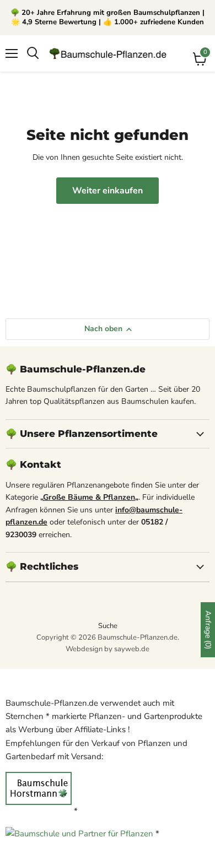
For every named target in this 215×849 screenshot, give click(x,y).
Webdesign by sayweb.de (107, 649)
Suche (107, 626)
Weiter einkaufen (107, 191)
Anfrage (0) (208, 629)
